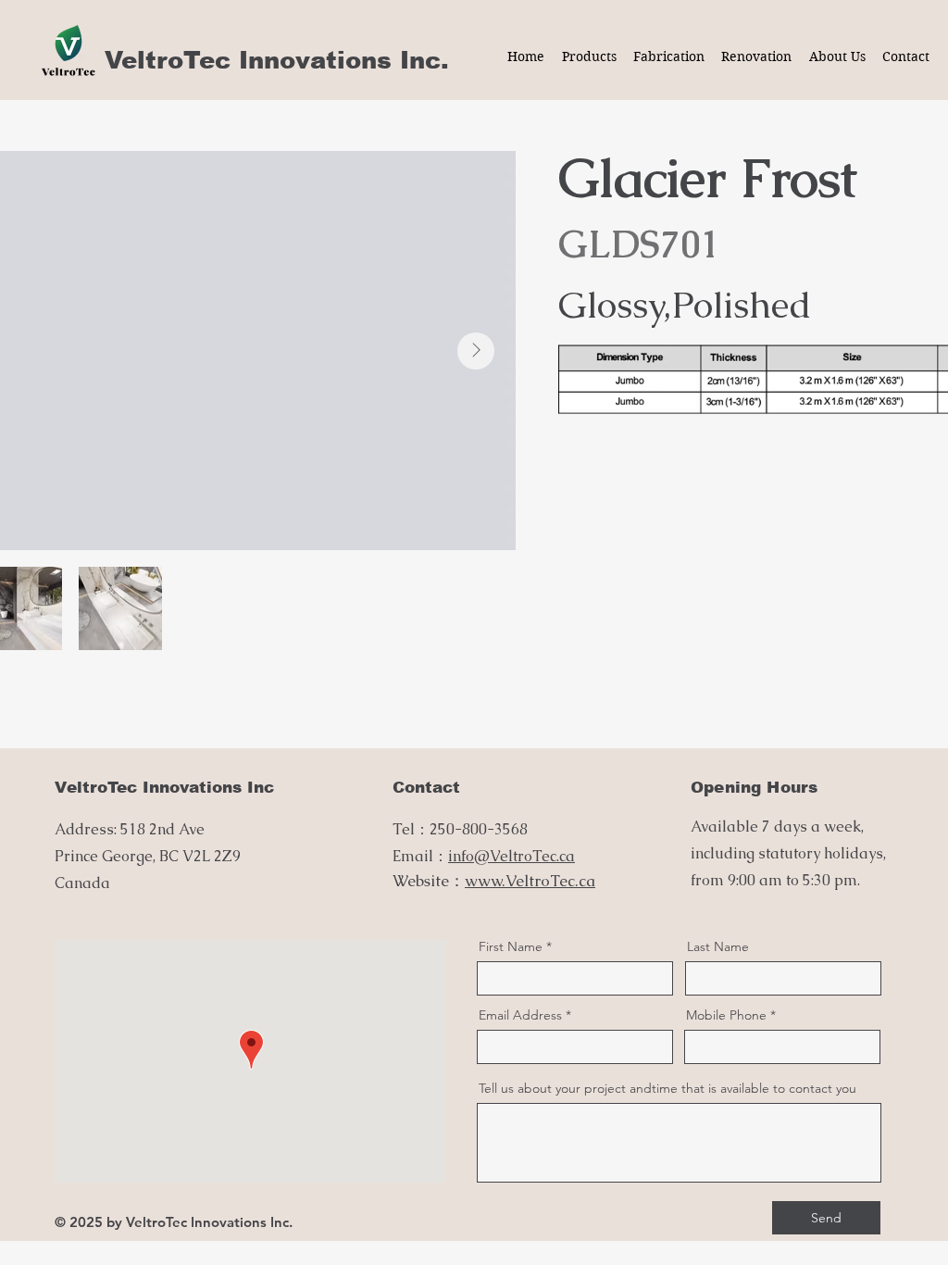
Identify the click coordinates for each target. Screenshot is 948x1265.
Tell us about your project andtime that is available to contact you (667, 1088)
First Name (511, 946)
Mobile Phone (726, 1014)
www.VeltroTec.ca (530, 880)
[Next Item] (475, 350)
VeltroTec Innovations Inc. (277, 59)
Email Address (520, 1014)
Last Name (718, 946)
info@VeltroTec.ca (511, 856)
